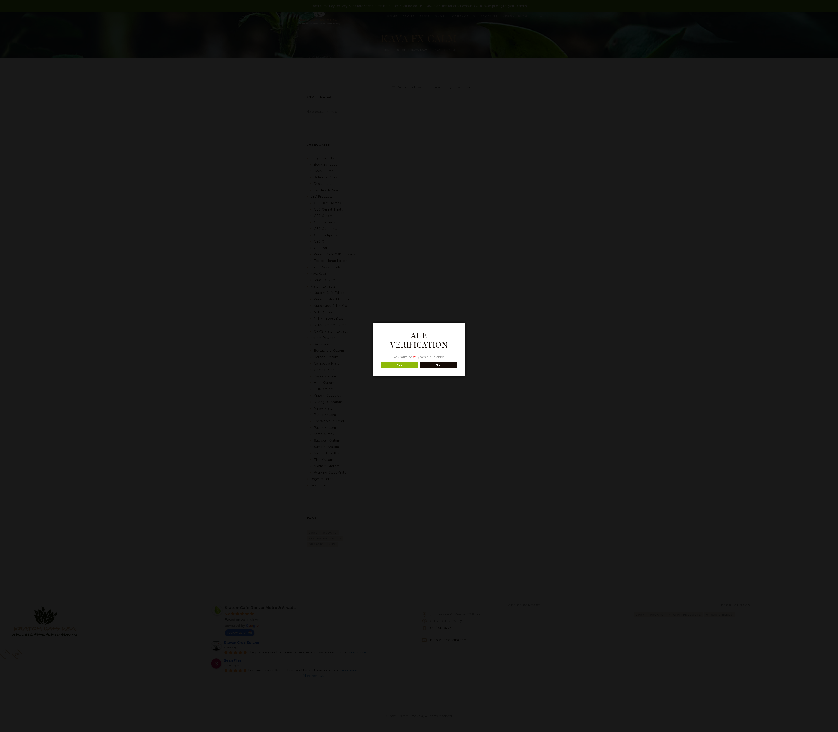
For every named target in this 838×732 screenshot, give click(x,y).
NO (438, 364)
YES (399, 364)
